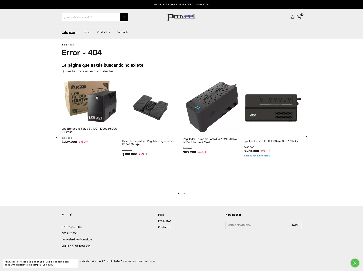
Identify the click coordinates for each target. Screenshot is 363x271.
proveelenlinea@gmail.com (78, 239)
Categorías (68, 32)
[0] (299, 17)
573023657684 (72, 227)
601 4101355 (70, 233)
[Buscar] (124, 17)
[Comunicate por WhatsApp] (355, 263)
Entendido (48, 264)
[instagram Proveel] (63, 214)
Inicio (87, 32)
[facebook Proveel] (70, 214)
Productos (103, 32)
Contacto (123, 32)
